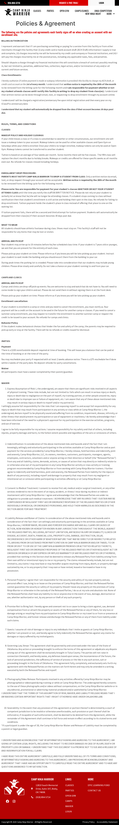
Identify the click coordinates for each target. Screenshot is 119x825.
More (109, 13)
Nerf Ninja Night (93, 13)
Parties (50, 10)
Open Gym (64, 10)
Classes (37, 10)
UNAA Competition (103, 10)
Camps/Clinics (82, 10)
